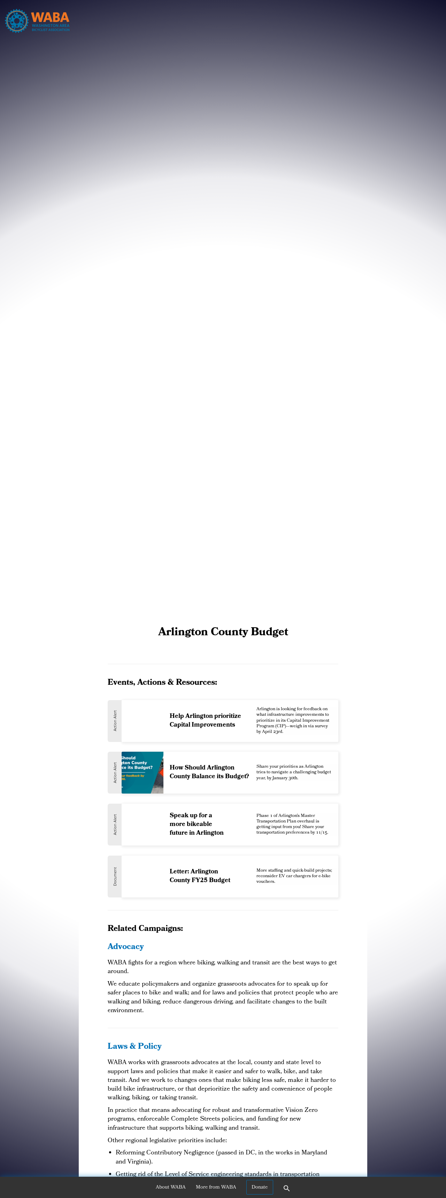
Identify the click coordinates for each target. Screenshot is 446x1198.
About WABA (171, 1187)
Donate (260, 1187)
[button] (286, 1190)
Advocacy (126, 947)
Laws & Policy (135, 1047)
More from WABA (216, 1187)
